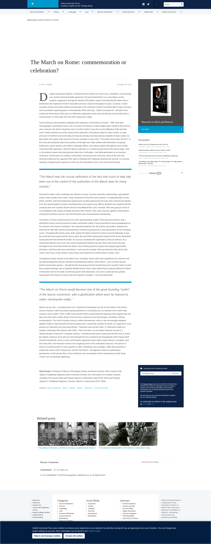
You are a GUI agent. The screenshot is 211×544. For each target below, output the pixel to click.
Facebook (143, 4)
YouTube (91, 511)
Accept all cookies (74, 536)
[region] (105, 532)
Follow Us (36, 503)
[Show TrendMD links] (182, 173)
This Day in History (101, 388)
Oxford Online (128, 508)
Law (86, 12)
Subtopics (88, 388)
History (56, 12)
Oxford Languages (130, 513)
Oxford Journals (129, 506)
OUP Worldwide (128, 516)
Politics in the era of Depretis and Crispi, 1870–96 (153, 144)
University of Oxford (130, 518)
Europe (72, 388)
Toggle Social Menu (156, 4)
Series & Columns (169, 12)
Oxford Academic (129, 504)
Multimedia (148, 12)
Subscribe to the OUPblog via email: (156, 368)
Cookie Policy (37, 515)
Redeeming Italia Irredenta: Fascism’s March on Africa (155, 150)
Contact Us (36, 505)
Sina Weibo (92, 516)
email (145, 404)
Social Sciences (128, 12)
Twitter (148, 4)
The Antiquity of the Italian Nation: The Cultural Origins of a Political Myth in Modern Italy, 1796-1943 (160, 162)
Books (65, 388)
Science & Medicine (104, 12)
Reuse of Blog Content (41, 512)
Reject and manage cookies (47, 536)
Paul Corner (47, 84)
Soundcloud (92, 513)
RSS (152, 404)
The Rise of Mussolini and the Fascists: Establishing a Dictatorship (158, 156)
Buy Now (145, 129)
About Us (36, 500)
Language (72, 12)
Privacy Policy (147, 384)
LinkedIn (91, 508)
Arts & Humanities (37, 12)
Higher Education (129, 511)
